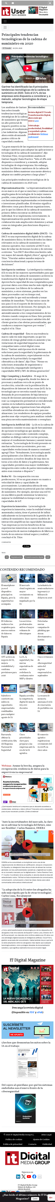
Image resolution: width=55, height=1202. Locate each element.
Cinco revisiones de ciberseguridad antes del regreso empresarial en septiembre (45, 666)
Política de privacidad (12, 1144)
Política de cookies (14, 1139)
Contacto (32, 1144)
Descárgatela (43, 14)
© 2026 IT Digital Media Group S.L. (19, 1135)
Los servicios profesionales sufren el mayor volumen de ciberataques (26, 627)
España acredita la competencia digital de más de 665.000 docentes (27, 702)
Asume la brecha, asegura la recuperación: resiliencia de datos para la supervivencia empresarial (25, 769)
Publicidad (47, 1144)
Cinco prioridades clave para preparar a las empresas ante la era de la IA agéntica (27, 744)
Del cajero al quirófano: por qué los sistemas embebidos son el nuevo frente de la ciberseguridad (27, 1088)
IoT (47, 557)
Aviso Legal (46, 1135)
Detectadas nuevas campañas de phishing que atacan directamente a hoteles (44, 630)
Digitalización (16, 557)
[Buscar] (6, 3)
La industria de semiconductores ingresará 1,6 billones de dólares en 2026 (45, 591)
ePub (39, 1012)
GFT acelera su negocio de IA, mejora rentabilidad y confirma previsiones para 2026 (9, 666)
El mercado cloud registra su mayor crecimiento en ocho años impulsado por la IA (27, 595)
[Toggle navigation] (5, 21)
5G (7, 557)
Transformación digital (34, 557)
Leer (36, 121)
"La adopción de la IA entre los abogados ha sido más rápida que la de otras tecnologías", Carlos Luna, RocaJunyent (27, 893)
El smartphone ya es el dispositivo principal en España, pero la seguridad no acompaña (8, 595)
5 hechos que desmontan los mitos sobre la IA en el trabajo (26, 1044)
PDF (32, 1012)
